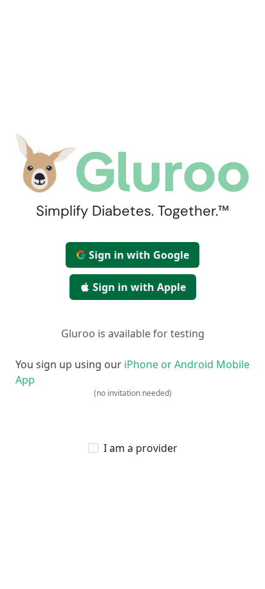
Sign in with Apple (139, 287)
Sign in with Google (139, 255)
